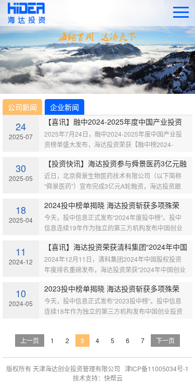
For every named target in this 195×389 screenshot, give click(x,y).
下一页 (165, 340)
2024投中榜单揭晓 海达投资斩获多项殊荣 (111, 205)
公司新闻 (22, 107)
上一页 (29, 340)
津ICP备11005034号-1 (157, 368)
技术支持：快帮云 (98, 377)
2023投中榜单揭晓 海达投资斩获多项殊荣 (111, 288)
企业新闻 (64, 107)
